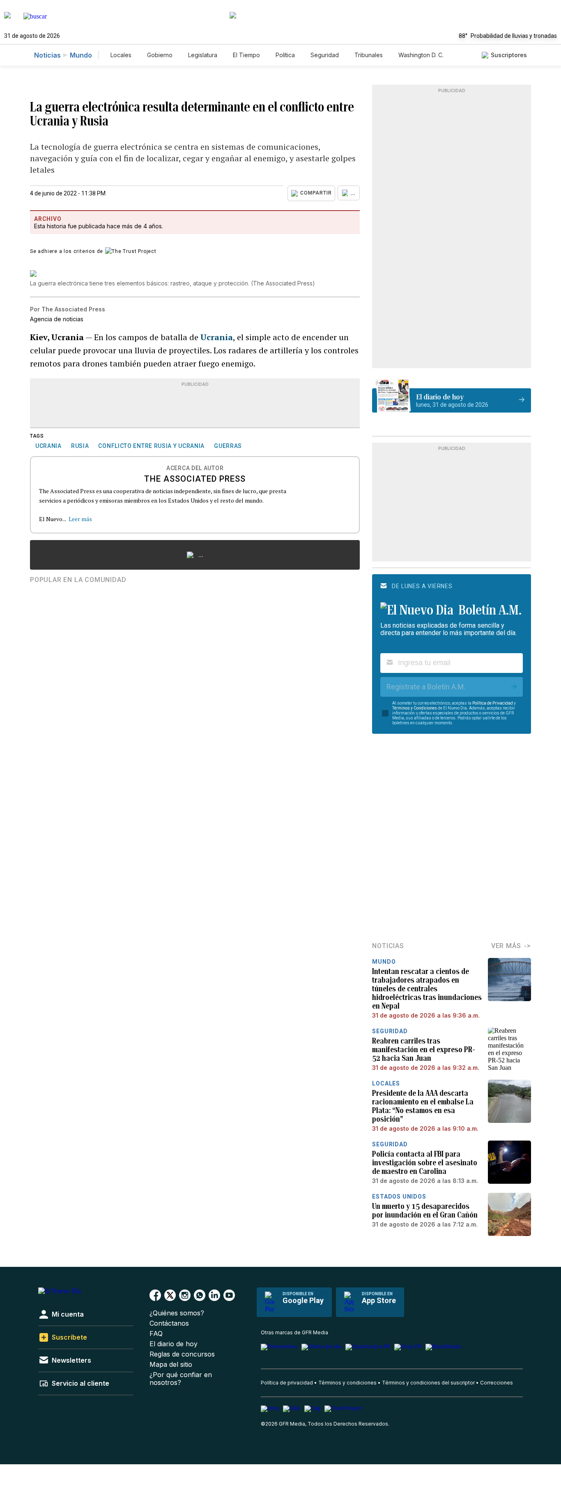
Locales (120, 54)
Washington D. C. (421, 54)
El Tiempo (246, 54)
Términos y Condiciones (414, 708)
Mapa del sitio (170, 1364)
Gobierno (159, 54)
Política (285, 54)
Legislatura (202, 54)
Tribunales (368, 54)
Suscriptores (509, 54)
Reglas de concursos (182, 1354)
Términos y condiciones (347, 1383)
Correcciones (496, 1383)
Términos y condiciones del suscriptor (428, 1383)
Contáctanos (169, 1323)
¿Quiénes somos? (176, 1313)
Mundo (81, 55)
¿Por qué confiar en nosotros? (180, 1379)
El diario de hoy (173, 1344)
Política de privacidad (287, 1383)
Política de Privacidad (492, 703)
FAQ (156, 1334)
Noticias (47, 55)
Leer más (80, 519)
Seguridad (324, 54)
